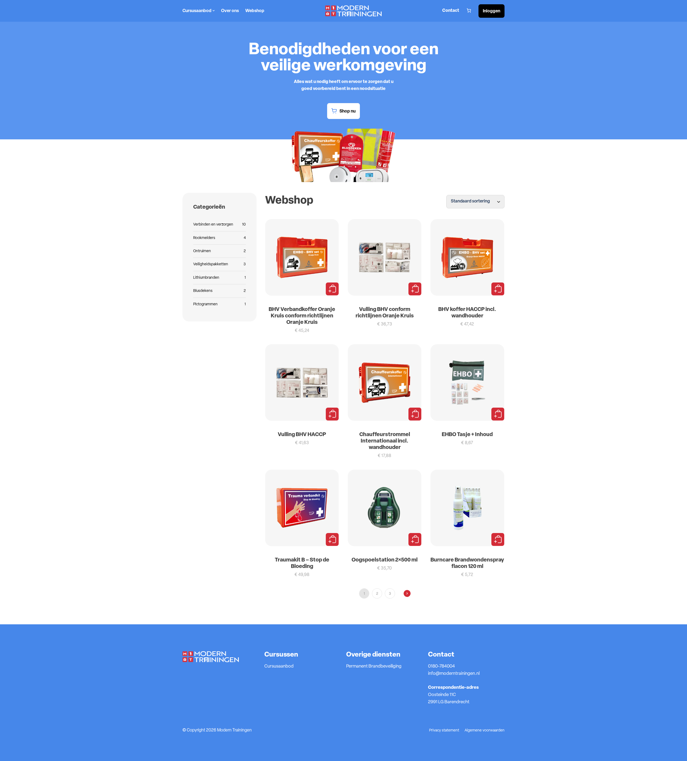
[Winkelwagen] (469, 10)
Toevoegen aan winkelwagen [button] (332, 288)
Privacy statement (444, 731)
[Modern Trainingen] (353, 10)
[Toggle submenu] (213, 11)
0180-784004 (441, 666)
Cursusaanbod (196, 11)
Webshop (254, 11)
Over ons (230, 11)
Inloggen (491, 11)
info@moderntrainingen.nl (454, 673)
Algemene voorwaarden (485, 731)
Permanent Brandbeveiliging (373, 666)
